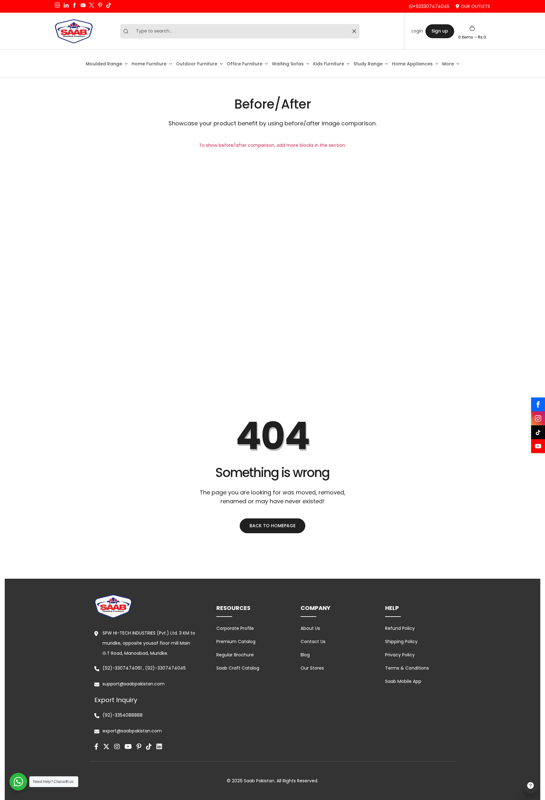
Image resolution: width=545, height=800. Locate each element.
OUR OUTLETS (475, 6)
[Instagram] (538, 418)
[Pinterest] (139, 747)
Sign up (439, 31)
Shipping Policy (401, 641)
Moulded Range (104, 64)
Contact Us (313, 641)
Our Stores (312, 668)
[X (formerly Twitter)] (106, 747)
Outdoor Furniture (196, 64)
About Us (310, 628)
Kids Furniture (328, 64)
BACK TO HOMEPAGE (272, 525)
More (448, 64)
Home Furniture (149, 64)
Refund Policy (400, 628)
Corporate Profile (235, 628)
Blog (305, 655)
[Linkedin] (159, 747)
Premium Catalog (235, 641)
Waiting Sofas (288, 64)
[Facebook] (538, 404)
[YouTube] (538, 446)
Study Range (368, 64)
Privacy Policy (400, 655)
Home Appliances (412, 64)
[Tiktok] (149, 747)
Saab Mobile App (403, 681)
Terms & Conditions (407, 668)
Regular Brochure (235, 655)
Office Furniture (244, 64)
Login (417, 31)
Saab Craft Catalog (237, 668)
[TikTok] (538, 432)
